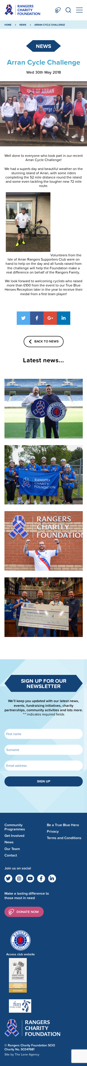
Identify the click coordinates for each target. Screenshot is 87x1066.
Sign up (43, 781)
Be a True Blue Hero (63, 825)
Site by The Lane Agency (21, 1054)
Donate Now (58, 10)
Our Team (12, 849)
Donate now (28, 911)
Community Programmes (14, 827)
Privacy (53, 831)
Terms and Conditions (64, 838)
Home (7, 25)
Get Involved (14, 836)
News (22, 25)
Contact (10, 855)
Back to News (46, 341)
